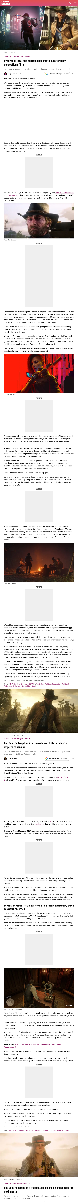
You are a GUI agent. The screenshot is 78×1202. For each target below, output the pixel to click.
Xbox (29, 686)
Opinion (34, 686)
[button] (73, 74)
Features (13, 53)
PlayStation (40, 684)
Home (6, 53)
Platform (19, 735)
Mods (59, 1130)
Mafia (66, 1130)
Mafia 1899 (39, 824)
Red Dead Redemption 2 (35, 1130)
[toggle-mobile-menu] (75, 3)
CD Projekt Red (14, 684)
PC (34, 684)
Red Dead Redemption (53, 684)
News (12, 735)
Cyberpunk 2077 (27, 684)
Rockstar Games (21, 686)
